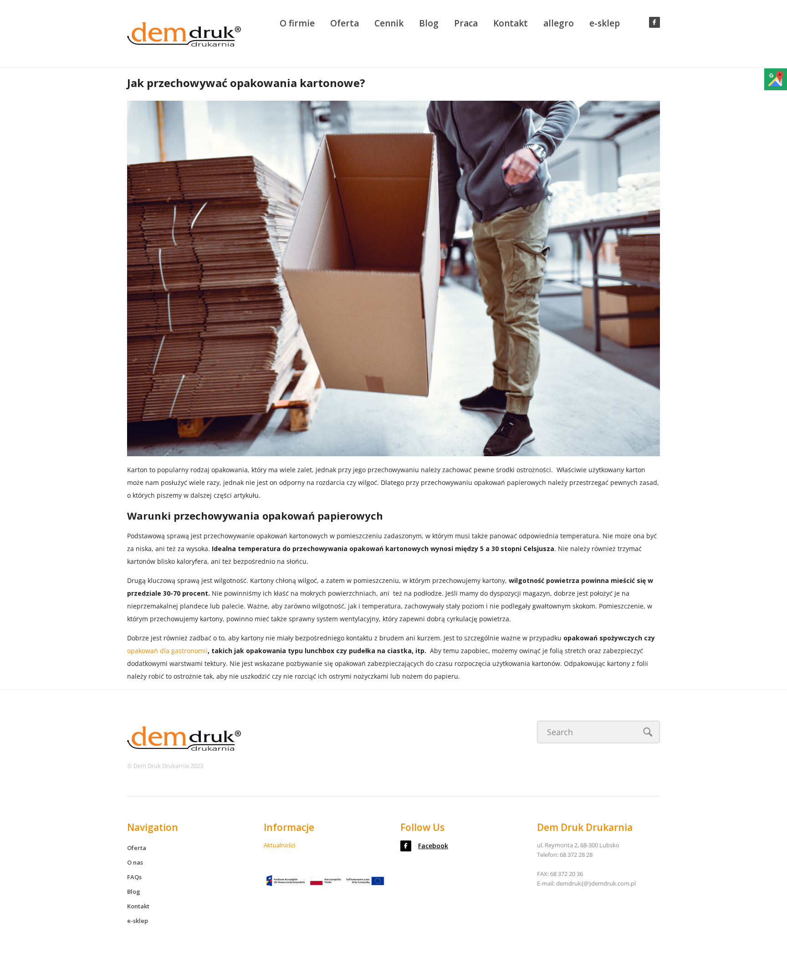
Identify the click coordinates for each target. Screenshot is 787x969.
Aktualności (279, 845)
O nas (135, 862)
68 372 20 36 (566, 874)
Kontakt (510, 23)
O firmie (297, 23)
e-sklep (604, 23)
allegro (558, 23)
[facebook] (654, 22)
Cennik (389, 23)
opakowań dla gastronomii (167, 650)
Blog (429, 23)
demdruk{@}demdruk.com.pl (596, 883)
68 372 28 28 (576, 854)
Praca (466, 23)
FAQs (134, 877)
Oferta (344, 23)
